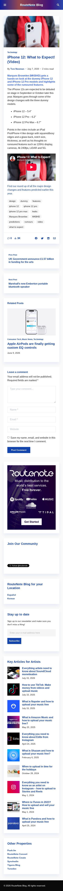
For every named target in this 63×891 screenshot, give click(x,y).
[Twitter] (42, 238)
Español (11, 595)
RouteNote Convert (17, 854)
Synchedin (13, 861)
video (40, 222)
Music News (27, 339)
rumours (29, 222)
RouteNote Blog (31, 4)
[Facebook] (36, 238)
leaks (34, 211)
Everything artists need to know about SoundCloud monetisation (37, 671)
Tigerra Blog (13, 865)
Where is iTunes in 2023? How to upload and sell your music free (38, 805)
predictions (14, 222)
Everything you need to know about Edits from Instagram (35, 737)
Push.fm (11, 850)
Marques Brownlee (18, 216)
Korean (11, 598)
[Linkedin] (48, 238)
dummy (24, 201)
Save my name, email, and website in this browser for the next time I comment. (31, 439)
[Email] (54, 238)
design (12, 201)
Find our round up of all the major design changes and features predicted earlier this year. (30, 190)
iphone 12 (14, 206)
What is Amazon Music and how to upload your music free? (37, 720)
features (37, 201)
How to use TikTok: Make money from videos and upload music (36, 688)
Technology (12, 52)
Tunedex (11, 868)
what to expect (16, 227)
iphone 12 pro (30, 206)
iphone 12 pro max (18, 211)
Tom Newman (17, 69)
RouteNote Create (16, 858)
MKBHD (36, 216)
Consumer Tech (14, 339)
